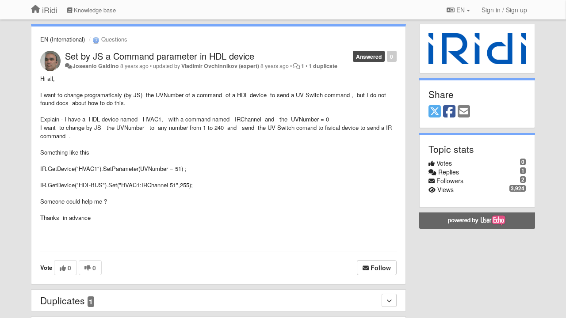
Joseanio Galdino (96, 66)
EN (461, 9)
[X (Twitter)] (434, 111)
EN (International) (62, 39)
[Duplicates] (389, 300)
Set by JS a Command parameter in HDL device (159, 55)
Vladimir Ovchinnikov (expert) (220, 66)
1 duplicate (323, 66)
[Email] (464, 111)
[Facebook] (449, 111)
